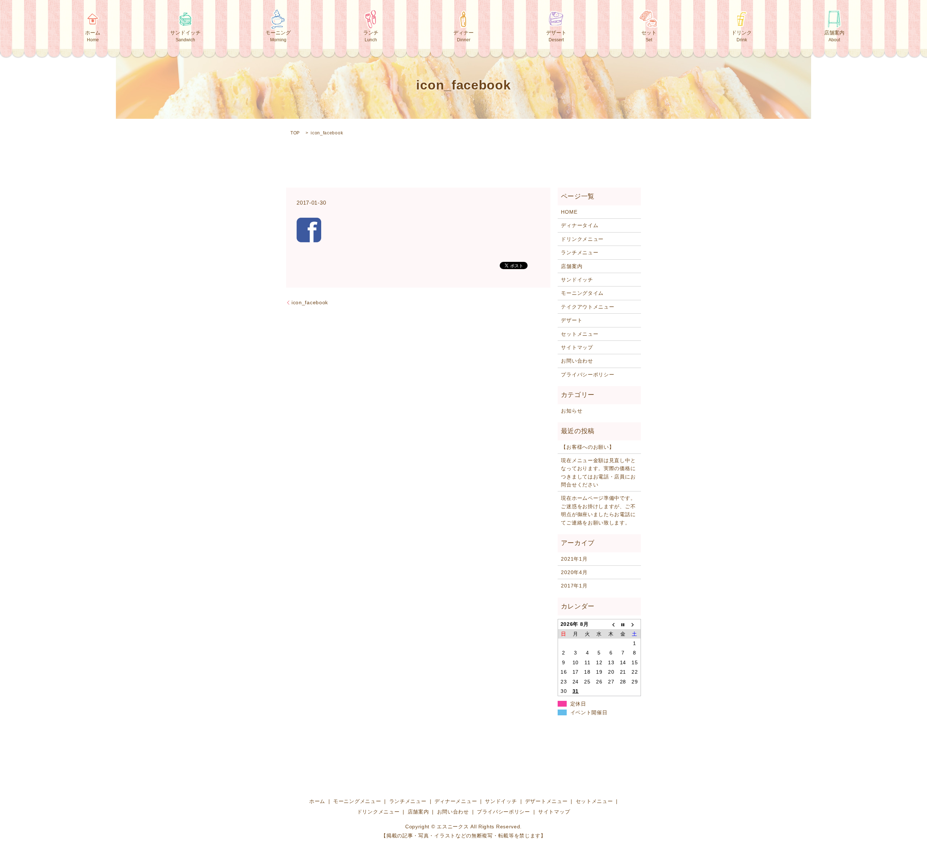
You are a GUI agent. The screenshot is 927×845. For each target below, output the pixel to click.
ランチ (370, 36)
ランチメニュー (579, 252)
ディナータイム (579, 225)
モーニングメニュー (357, 801)
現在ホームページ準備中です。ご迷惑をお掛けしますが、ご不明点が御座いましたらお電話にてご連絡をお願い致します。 (598, 510)
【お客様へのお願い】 (587, 447)
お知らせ (571, 411)
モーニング (278, 36)
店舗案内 (834, 36)
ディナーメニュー (456, 801)
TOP (295, 132)
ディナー (463, 36)
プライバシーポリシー (587, 374)
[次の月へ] (635, 624)
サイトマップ (577, 347)
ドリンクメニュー (582, 239)
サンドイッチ (185, 36)
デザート (556, 36)
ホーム (92, 36)
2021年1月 (574, 559)
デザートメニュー (546, 801)
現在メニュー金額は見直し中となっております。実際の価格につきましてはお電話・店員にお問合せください (598, 472)
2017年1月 (574, 586)
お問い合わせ (577, 361)
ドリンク (741, 36)
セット (649, 36)
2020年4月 (574, 572)
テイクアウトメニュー (587, 307)
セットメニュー (579, 334)
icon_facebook (309, 302)
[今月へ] (623, 624)
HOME (569, 212)
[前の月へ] (611, 624)
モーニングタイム (582, 293)
